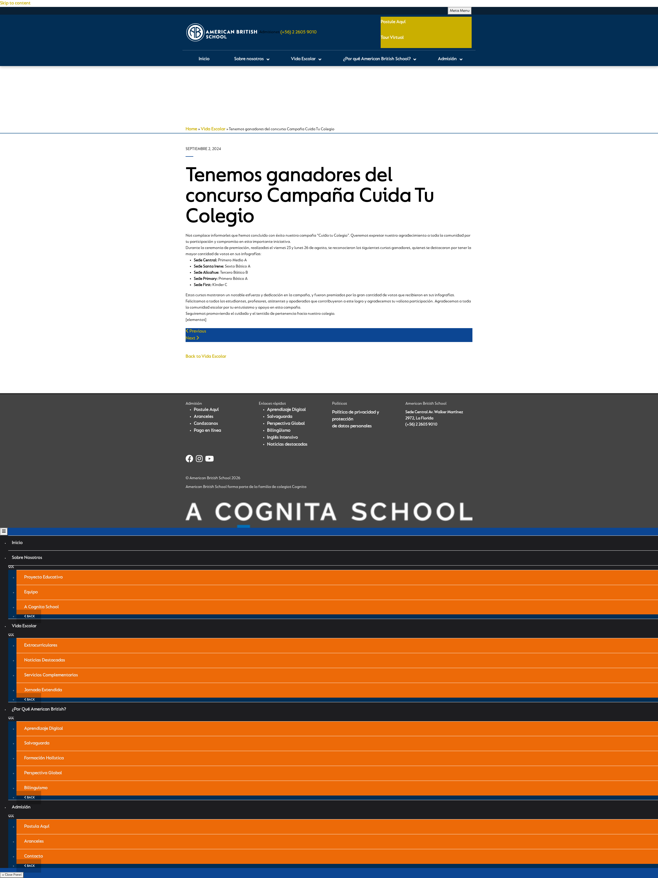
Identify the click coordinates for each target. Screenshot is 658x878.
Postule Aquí (393, 22)
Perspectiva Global (286, 423)
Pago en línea (207, 430)
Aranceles (203, 416)
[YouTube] (209, 460)
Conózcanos (206, 423)
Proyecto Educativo (43, 577)
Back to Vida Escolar (206, 356)
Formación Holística (44, 758)
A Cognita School (41, 607)
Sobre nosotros (27, 558)
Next (191, 338)
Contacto (33, 856)
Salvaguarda (279, 416)
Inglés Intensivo (282, 437)
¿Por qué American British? (39, 709)
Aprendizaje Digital (286, 410)
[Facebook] (189, 460)
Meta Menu (460, 11)
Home (191, 129)
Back (30, 616)
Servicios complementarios (51, 675)
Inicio (17, 543)
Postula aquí (36, 826)
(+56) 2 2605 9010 (298, 32)
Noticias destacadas (287, 444)
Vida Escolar (213, 129)
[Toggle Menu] (4, 531)
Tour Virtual (392, 37)
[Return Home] (221, 32)
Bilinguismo (36, 788)
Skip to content (15, 3)
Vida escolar (24, 626)
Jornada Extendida (43, 690)
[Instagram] (199, 460)
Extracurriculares (40, 645)
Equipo (31, 592)
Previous (197, 331)
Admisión (21, 807)
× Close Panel (12, 874)
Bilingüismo (278, 430)
